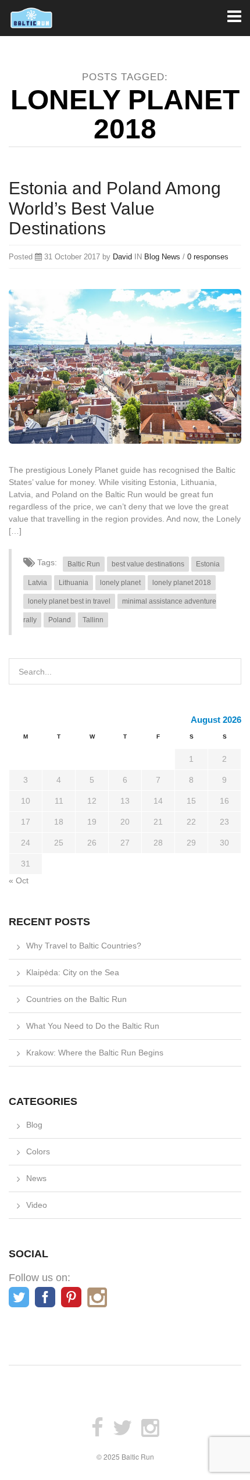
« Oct (18, 880)
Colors (38, 1151)
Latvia (37, 583)
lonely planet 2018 (181, 583)
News (171, 256)
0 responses (207, 256)
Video (36, 1205)
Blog (151, 256)
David (122, 256)
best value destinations (148, 564)
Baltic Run (83, 564)
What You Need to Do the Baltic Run (92, 1025)
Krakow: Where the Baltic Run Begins (94, 1052)
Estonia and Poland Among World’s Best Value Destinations (115, 208)
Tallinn (93, 620)
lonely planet (120, 583)
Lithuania (73, 583)
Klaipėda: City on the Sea (72, 972)
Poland (59, 620)
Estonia (208, 564)
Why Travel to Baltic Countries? (83, 945)
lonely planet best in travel (69, 601)
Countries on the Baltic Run (76, 999)
